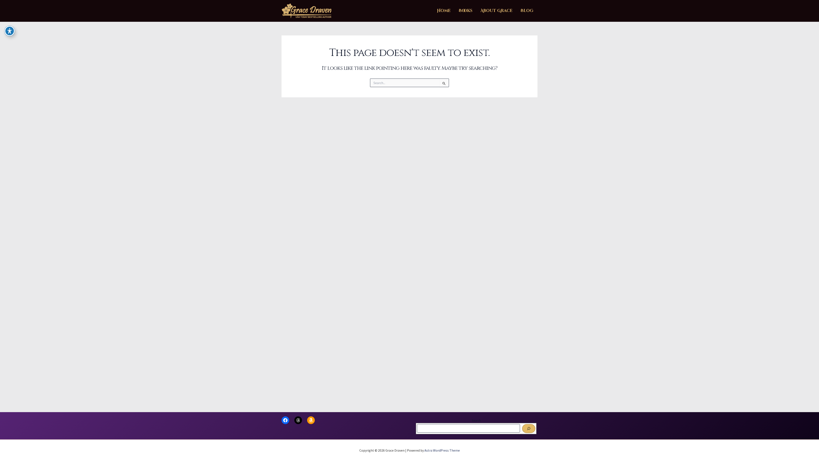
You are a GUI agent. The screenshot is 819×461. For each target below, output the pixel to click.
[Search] (528, 428)
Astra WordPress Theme (442, 450)
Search (476, 420)
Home (444, 10)
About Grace (497, 10)
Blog (527, 10)
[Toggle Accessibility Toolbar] (9, 31)
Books (465, 10)
